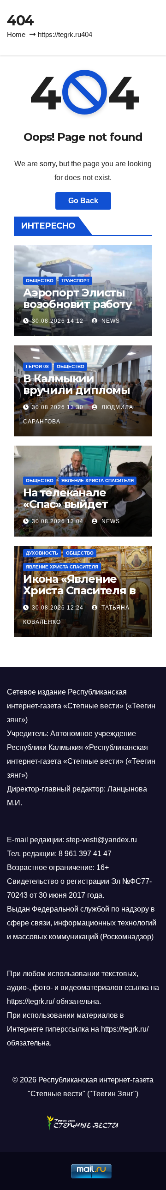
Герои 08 (37, 366)
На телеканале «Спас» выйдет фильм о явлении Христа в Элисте (74, 510)
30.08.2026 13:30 (57, 407)
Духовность (42, 553)
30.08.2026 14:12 (57, 321)
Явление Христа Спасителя (97, 480)
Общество (39, 280)
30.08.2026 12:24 (57, 607)
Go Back (83, 201)
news (110, 321)
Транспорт (75, 280)
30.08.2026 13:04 (57, 521)
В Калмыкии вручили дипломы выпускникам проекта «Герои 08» (78, 396)
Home (16, 34)
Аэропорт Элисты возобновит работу (77, 298)
